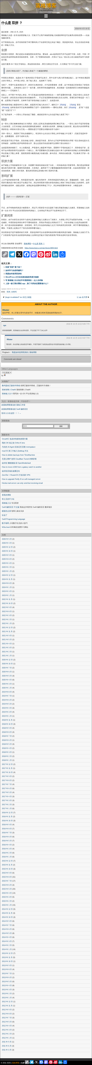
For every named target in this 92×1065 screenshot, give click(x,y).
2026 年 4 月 (7, 543)
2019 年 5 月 (7, 704)
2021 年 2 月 (7, 652)
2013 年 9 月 (7, 965)
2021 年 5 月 (7, 639)
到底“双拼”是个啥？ (14, 267)
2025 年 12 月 (7, 547)
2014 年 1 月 (7, 949)
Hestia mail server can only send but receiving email (22, 483)
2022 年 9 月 (7, 607)
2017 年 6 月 (7, 788)
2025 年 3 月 (7, 563)
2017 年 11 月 (7, 768)
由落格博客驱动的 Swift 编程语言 (14, 409)
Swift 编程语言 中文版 (10, 507)
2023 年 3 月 (7, 591)
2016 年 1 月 (7, 857)
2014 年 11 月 (7, 913)
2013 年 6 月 (7, 977)
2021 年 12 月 (7, 627)
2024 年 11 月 (7, 579)
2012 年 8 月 (7, 1014)
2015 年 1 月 (7, 905)
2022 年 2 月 (7, 619)
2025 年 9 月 (7, 555)
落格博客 (46, 6)
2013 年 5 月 (7, 981)
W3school (6, 527)
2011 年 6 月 (7, 1046)
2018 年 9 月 (7, 728)
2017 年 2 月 (7, 804)
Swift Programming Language (13, 519)
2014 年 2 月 (7, 945)
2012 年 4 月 (7, 1026)
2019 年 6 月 (7, 700)
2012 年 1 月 (7, 1038)
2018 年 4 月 (7, 748)
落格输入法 (6, 503)
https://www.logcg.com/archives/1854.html (41, 248)
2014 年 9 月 (7, 921)
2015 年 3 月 (7, 897)
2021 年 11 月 (7, 631)
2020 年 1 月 (7, 688)
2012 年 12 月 (7, 1002)
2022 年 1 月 (7, 623)
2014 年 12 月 (7, 909)
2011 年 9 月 (7, 1042)
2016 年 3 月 (7, 849)
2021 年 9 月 (7, 636)
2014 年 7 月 (7, 925)
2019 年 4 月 (7, 708)
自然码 (14, 292)
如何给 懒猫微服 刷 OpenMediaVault (16, 463)
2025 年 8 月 (7, 559)
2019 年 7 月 (7, 696)
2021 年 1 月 (7, 656)
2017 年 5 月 (7, 792)
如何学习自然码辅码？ (14, 270)
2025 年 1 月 (7, 571)
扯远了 (4, 515)
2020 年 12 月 (7, 660)
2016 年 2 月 (7, 853)
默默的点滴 (6, 511)
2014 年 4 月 (7, 937)
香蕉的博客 (6, 495)
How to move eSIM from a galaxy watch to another (22, 467)
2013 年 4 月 (7, 985)
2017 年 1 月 (7, 808)
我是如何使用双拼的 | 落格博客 (24, 352)
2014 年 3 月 (7, 941)
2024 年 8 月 (7, 583)
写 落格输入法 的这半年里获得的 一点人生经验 (24, 280)
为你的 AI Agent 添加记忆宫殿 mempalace (18, 447)
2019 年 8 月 (7, 692)
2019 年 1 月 (7, 716)
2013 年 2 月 (7, 993)
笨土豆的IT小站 (8, 499)
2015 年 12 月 (7, 861)
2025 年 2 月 (7, 567)
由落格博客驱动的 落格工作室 (13, 405)
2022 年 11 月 (7, 599)
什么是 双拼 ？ (11, 23)
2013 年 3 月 (7, 990)
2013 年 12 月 (7, 953)
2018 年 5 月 (7, 744)
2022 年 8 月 (7, 611)
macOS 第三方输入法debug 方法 (15, 451)
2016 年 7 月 (7, 833)
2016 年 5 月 (7, 841)
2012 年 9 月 (7, 1010)
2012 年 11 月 (7, 1006)
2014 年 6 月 (7, 929)
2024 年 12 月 (7, 575)
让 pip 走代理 (82, 297)
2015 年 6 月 (7, 885)
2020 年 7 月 (7, 668)
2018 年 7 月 (7, 736)
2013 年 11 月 (7, 957)
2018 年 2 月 (7, 756)
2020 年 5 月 (7, 676)
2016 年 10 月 (7, 821)
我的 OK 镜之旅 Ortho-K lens (13, 443)
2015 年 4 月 (7, 893)
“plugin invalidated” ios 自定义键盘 (18, 297)
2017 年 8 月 (7, 780)
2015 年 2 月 (7, 901)
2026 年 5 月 (7, 539)
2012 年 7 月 (7, 1018)
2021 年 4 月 (7, 644)
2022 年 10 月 (7, 603)
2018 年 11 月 (7, 720)
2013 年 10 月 (7, 961)
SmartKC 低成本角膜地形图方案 (15, 439)
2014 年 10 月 (7, 917)
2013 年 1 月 (7, 998)
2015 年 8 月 (7, 877)
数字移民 (5, 523)
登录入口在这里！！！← (11, 413)
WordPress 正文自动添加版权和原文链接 (22, 277)
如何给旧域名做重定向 (11, 471)
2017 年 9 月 (7, 776)
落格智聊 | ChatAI (9, 390)
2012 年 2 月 (7, 1034)
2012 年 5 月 (7, 1022)
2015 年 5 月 (7, 889)
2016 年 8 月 (7, 829)
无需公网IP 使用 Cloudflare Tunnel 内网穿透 (19, 459)
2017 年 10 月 (7, 772)
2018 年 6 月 (7, 740)
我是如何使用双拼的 (14, 274)
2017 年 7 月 (7, 784)
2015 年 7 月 (7, 881)
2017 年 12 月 (7, 764)
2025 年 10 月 (7, 551)
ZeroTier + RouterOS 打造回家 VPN (16, 475)
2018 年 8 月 (7, 732)
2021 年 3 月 (7, 648)
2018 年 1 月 (7, 760)
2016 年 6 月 (7, 837)
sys (4, 325)
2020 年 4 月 (7, 680)
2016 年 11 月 (7, 816)
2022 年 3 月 (7, 615)
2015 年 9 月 (7, 873)
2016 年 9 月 (7, 825)
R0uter (5, 310)
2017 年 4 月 (7, 796)
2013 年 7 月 (7, 973)
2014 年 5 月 (7, 933)
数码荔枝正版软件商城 (11, 385)
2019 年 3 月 (7, 712)
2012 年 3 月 (7, 1030)
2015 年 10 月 (7, 869)
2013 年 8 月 (7, 969)
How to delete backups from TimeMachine (18, 455)
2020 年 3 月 (7, 684)
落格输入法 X (7, 394)
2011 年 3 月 (7, 1050)
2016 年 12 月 (7, 813)
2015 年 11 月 (7, 865)
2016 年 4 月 (7, 845)
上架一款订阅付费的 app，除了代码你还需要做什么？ (27, 283)
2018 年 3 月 (7, 752)
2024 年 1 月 (7, 587)
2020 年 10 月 (7, 664)
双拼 (8, 292)
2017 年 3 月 (7, 800)
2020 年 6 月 (7, 672)
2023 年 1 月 (7, 595)
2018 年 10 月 (7, 724)
